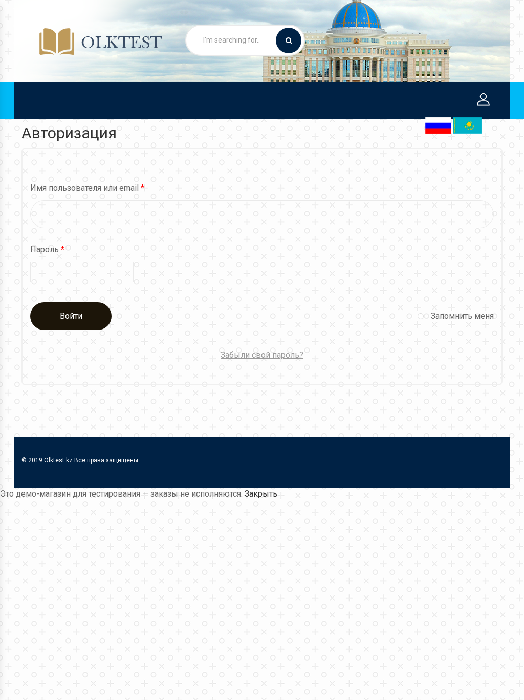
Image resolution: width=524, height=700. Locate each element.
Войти (71, 316)
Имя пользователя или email (87, 188)
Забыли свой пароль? (262, 355)
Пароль (47, 249)
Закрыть (261, 494)
